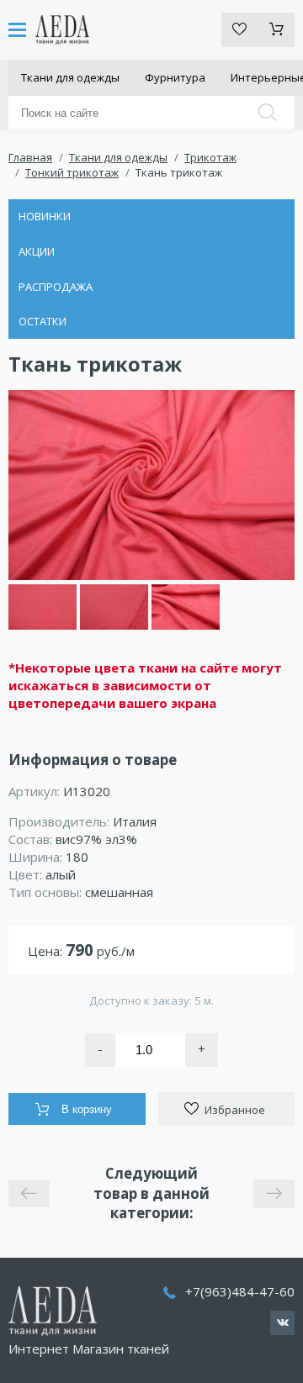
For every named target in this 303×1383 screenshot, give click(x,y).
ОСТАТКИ (42, 321)
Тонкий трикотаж (72, 172)
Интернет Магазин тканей (88, 1348)
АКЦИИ (37, 251)
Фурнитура (175, 77)
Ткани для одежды (70, 77)
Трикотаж (210, 157)
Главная (30, 157)
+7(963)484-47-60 (240, 1291)
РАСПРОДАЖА (56, 286)
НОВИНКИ (45, 216)
